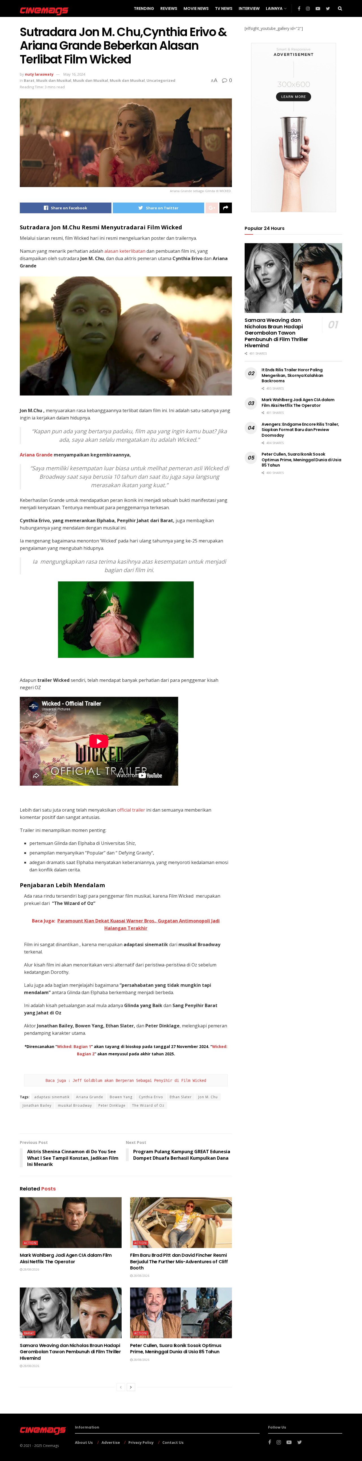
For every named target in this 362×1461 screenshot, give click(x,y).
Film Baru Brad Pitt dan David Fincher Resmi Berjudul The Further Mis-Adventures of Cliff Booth (179, 1261)
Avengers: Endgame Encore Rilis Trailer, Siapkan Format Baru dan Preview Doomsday (300, 429)
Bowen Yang (121, 1097)
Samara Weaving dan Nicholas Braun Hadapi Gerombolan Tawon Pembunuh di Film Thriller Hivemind (70, 1351)
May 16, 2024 (74, 74)
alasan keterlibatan (124, 251)
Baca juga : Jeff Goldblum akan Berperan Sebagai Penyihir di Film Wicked (126, 1080)
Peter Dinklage (112, 1105)
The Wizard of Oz (148, 1105)
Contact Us (173, 1442)
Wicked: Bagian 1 (74, 1046)
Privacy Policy (141, 1442)
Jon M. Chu (208, 1097)
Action (30, 1243)
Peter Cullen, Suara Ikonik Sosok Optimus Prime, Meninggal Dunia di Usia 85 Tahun (175, 1348)
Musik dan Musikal (53, 80)
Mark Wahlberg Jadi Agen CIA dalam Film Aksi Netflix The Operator (66, 1258)
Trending (144, 8)
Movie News (196, 8)
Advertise (111, 1442)
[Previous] (121, 1387)
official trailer (131, 810)
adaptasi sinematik (52, 1097)
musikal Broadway (75, 1105)
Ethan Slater (181, 1097)
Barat (29, 80)
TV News (223, 8)
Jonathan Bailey (37, 1105)
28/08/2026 (30, 1269)
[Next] (131, 1387)
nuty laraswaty (39, 74)
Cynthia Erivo (151, 1097)
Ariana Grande (36, 455)
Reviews (168, 8)
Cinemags (51, 1445)
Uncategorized (160, 80)
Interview (249, 8)
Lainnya (274, 8)
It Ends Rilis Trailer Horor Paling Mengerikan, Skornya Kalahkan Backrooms (292, 375)
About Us (84, 1442)
